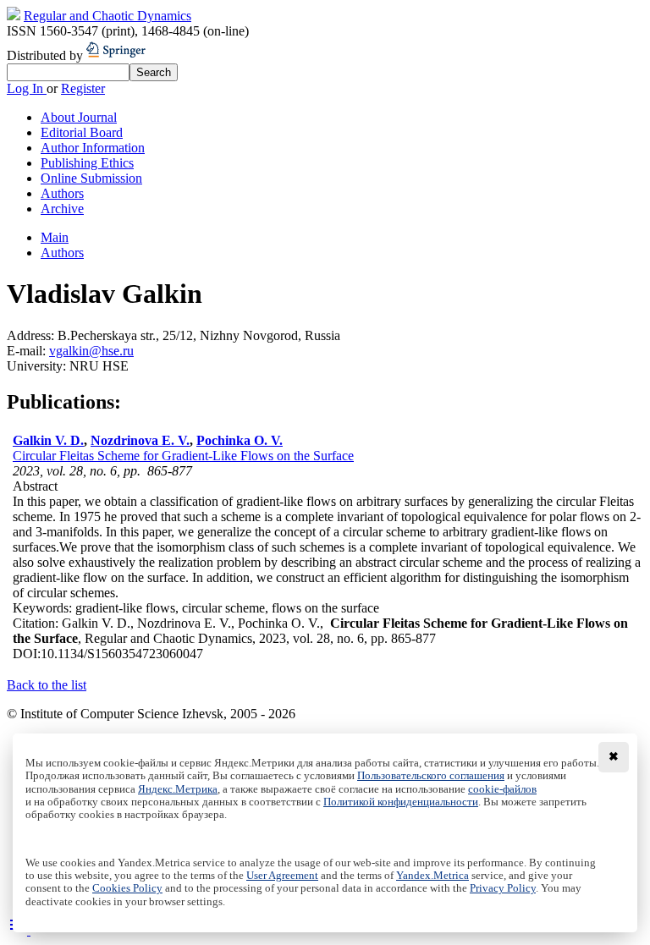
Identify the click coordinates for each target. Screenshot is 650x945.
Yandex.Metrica (432, 876)
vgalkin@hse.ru (91, 350)
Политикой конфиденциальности (400, 802)
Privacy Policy (503, 888)
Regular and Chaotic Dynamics (107, 15)
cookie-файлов (502, 789)
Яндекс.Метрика (178, 789)
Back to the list (46, 685)
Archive (62, 208)
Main (55, 237)
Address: (32, 335)
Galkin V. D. (48, 440)
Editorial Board (82, 132)
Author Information (93, 147)
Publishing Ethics (87, 163)
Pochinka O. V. (239, 440)
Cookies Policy (127, 888)
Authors (62, 193)
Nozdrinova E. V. (140, 440)
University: (38, 366)
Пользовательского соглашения (430, 776)
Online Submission (91, 178)
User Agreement (282, 876)
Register (83, 88)
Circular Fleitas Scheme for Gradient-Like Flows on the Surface (183, 455)
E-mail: (28, 350)
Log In (27, 88)
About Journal (79, 117)
